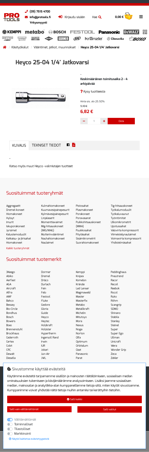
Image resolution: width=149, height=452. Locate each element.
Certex (10, 341)
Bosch (10, 317)
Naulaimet (47, 243)
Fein (43, 288)
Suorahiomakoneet (87, 243)
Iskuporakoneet (15, 226)
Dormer (46, 272)
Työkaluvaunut (120, 214)
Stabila (115, 317)
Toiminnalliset (23, 424)
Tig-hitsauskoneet (121, 206)
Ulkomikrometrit (121, 222)
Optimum (81, 341)
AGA (8, 284)
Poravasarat (83, 218)
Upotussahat (118, 226)
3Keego (10, 272)
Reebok (115, 288)
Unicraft (116, 341)
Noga (79, 329)
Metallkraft (82, 309)
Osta (121, 121)
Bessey (10, 305)
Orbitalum (82, 346)
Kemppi (80, 272)
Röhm (114, 301)
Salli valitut (109, 409)
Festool (45, 296)
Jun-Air (45, 354)
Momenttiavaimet (51, 222)
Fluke (44, 301)
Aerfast (10, 280)
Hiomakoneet (14, 214)
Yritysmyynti (38, 23)
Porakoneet (83, 214)
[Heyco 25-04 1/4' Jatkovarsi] (40, 98)
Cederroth (12, 337)
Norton (80, 333)
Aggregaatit (13, 206)
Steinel (115, 325)
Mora (79, 321)
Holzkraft (46, 325)
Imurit (10, 222)
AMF (9, 296)
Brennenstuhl (14, 329)
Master (80, 296)
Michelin (81, 313)
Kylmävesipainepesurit (54, 214)
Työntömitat (118, 218)
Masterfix (81, 301)
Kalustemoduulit (16, 234)
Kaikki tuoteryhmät (17, 248)
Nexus (79, 325)
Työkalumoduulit (121, 210)
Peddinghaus (118, 272)
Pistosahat (82, 206)
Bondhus (11, 313)
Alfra (9, 292)
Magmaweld (83, 292)
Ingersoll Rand (50, 337)
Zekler (114, 358)
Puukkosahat (83, 230)
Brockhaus (12, 333)
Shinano (115, 313)
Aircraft (11, 288)
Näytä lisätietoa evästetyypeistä (30, 439)
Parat (79, 358)
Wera (114, 346)
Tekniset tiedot (46, 145)
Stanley (115, 321)
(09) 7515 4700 (40, 11)
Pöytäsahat (82, 234)
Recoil (114, 284)
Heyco (45, 317)
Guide (44, 313)
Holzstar (46, 329)
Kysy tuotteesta (94, 91)
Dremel (45, 276)
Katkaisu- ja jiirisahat (18, 238)
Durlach (46, 284)
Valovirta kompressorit (125, 230)
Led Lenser (82, 288)
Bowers (10, 321)
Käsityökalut (20, 47)
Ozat (78, 350)
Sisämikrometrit (85, 238)
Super (114, 329)
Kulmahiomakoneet (53, 206)
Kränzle (80, 284)
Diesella (11, 358)
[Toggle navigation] (141, 17)
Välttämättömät (25, 420)
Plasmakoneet (84, 210)
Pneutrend (117, 276)
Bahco (10, 301)
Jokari (44, 350)
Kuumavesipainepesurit (55, 210)
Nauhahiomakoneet (53, 238)
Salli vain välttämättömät (24, 409)
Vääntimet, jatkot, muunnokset (55, 47)
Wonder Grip (118, 350)
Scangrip (116, 305)
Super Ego (117, 333)
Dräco (44, 280)
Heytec (45, 321)
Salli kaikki (75, 399)
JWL (43, 358)
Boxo (9, 325)
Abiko (9, 276)
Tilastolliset (22, 429)
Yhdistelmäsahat (121, 243)
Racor (114, 280)
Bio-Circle (11, 309)
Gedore (45, 305)
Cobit (9, 346)
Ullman (115, 337)
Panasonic (82, 354)
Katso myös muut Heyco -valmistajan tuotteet (41, 166)
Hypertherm (48, 333)
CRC (8, 350)
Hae (94, 17)
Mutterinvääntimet (52, 234)
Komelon (81, 280)
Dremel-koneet (15, 210)
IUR (43, 346)
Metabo (80, 305)
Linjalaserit (47, 218)
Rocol (114, 292)
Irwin (44, 341)
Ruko (114, 296)
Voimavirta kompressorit (126, 238)
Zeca (113, 354)
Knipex (80, 276)
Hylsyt (10, 218)
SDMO (114, 309)
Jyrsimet (11, 230)
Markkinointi (22, 434)
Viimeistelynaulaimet (123, 234)
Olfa (78, 337)
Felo (43, 292)
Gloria (44, 309)
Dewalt (10, 354)
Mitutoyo (81, 317)
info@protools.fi (40, 17)
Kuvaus (19, 145)
